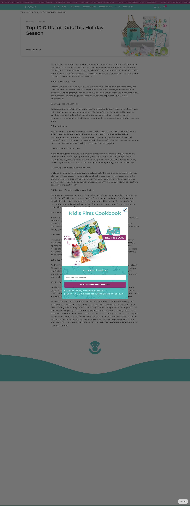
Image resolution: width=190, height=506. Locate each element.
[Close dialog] (125, 210)
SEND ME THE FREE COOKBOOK (95, 285)
